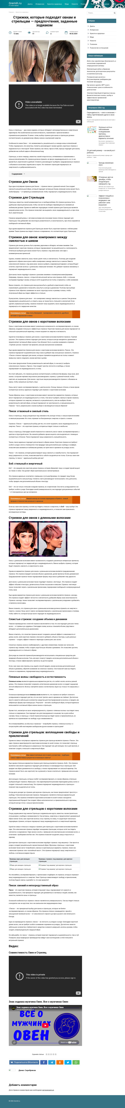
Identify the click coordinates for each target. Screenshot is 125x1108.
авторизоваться (48, 1090)
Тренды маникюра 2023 (106, 164)
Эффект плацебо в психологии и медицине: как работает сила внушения (106, 200)
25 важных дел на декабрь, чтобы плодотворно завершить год (106, 180)
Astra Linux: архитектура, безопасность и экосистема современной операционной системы (101, 63)
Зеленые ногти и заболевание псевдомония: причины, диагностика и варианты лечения (106, 132)
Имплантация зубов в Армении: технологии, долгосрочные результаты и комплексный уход (101, 71)
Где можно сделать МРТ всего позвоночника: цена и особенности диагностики (99, 87)
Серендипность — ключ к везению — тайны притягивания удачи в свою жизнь (101, 115)
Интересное (40, 4)
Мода (67, 4)
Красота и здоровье (54, 4)
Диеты (30, 4)
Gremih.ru (15, 3)
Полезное (84, 4)
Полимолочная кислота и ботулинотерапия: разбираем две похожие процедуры (99, 79)
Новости (75, 4)
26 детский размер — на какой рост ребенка (101, 152)
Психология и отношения (100, 4)
